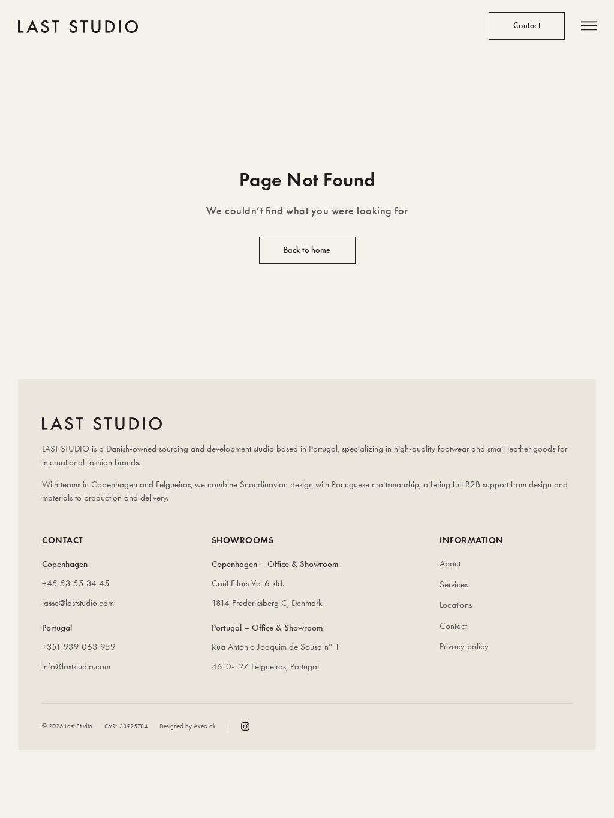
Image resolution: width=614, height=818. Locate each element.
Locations (456, 604)
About (450, 563)
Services (454, 584)
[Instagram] (245, 726)
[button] (588, 26)
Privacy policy (464, 646)
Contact (453, 625)
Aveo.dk (205, 726)
